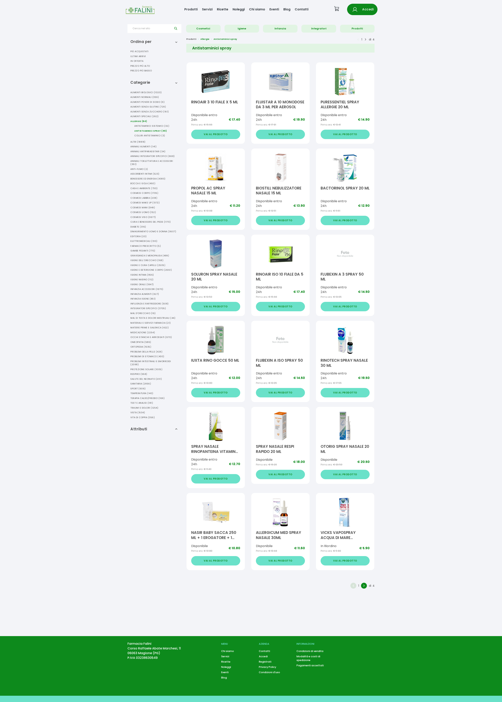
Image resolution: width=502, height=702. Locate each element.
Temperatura (141, 393)
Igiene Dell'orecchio (146, 260)
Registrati (265, 661)
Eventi (274, 9)
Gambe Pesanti (142, 250)
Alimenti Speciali (144, 116)
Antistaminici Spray (150, 130)
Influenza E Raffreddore (149, 303)
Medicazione (142, 332)
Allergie (138, 121)
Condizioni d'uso (269, 672)
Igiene (242, 28)
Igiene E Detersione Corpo (151, 269)
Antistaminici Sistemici (151, 125)
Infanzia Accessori (146, 289)
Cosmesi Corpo (144, 193)
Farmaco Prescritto (145, 246)
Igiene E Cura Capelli (147, 265)
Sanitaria (140, 383)
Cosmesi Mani (142, 207)
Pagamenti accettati (310, 665)
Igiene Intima (142, 274)
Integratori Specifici (148, 308)
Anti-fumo (139, 169)
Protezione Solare (146, 369)
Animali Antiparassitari (147, 151)
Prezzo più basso (141, 70)
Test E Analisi (141, 402)
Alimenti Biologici (146, 92)
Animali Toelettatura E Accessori (151, 162)
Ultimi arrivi (138, 56)
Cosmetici (203, 28)
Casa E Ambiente (144, 188)
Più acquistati (139, 51)
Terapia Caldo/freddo (147, 398)
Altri (138, 141)
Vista (137, 412)
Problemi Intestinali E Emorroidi (150, 363)
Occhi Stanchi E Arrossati (151, 337)
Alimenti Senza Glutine (148, 106)
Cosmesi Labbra (143, 197)
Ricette (222, 9)
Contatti (301, 9)
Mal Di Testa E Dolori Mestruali (152, 318)
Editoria (138, 236)
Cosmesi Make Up (145, 202)
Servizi (207, 9)
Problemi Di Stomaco (147, 356)
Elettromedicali (143, 241)
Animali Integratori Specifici (152, 156)
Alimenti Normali (144, 97)
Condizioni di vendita (309, 651)
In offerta (136, 61)
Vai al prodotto (216, 134)
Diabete (138, 226)
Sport (138, 388)
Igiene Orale (142, 284)
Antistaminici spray (225, 39)
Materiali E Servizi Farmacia (150, 322)
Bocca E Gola (142, 183)
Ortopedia (140, 346)
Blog (286, 9)
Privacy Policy (267, 667)
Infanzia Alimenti (144, 294)
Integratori (318, 28)
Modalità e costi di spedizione (308, 658)
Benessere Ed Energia (148, 178)
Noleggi (239, 9)
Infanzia (280, 28)
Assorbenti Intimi (144, 173)
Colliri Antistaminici (149, 135)
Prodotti (191, 9)
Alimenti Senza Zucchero (149, 111)
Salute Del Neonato (146, 379)
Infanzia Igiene (143, 298)
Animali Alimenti (143, 146)
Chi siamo (257, 9)
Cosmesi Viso (143, 217)
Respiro (138, 374)
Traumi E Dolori (144, 407)
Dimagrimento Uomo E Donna (153, 231)
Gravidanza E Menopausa (149, 255)
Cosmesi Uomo (143, 212)
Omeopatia (140, 342)
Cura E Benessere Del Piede (150, 221)
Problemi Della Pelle (146, 351)
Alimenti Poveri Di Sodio (147, 102)
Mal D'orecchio (143, 313)
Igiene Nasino (142, 279)
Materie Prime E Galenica (149, 327)
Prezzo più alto (140, 65)
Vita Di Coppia (142, 417)
